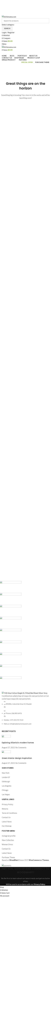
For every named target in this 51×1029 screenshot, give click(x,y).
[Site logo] (9, 16)
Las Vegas (6, 794)
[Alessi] (23, 634)
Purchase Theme (8, 857)
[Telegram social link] (31, 13)
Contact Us (6, 817)
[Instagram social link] (25, 7)
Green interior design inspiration (17, 758)
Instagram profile (8, 836)
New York (5, 773)
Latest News (7, 822)
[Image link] (24, 693)
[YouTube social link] (28, 7)
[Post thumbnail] (6, 738)
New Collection (8, 840)
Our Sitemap (7, 826)
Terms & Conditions (9, 813)
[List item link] (25, 712)
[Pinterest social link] (31, 7)
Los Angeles (6, 786)
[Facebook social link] (20, 7)
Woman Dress (7, 844)
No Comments (20, 747)
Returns (5, 809)
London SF (6, 777)
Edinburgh (6, 781)
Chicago (5, 790)
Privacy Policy (7, 804)
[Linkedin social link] (28, 13)
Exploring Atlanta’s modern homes (18, 742)
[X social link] (22, 7)
